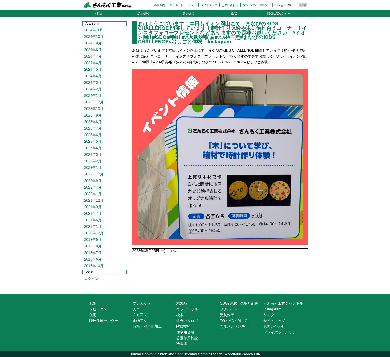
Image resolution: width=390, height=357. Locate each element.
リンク (192, 5)
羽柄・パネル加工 (147, 326)
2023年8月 (93, 122)
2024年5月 (93, 69)
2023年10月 (94, 109)
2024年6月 (93, 63)
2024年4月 (93, 76)
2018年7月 (93, 253)
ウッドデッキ (187, 309)
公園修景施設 (187, 338)
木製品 (98, 13)
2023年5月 (93, 141)
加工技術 (143, 13)
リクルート (176, 5)
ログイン (91, 278)
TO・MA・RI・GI (234, 321)
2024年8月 (93, 50)
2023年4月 (93, 148)
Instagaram (272, 309)
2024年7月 (93, 56)
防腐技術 (188, 13)
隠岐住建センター (279, 13)
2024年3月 (93, 82)
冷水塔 (181, 344)
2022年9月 (93, 181)
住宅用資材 (185, 332)
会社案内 (159, 5)
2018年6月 (93, 259)
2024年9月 (93, 43)
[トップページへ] (113, 6)
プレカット (142, 303)
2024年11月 (93, 30)
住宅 (234, 13)
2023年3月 (93, 154)
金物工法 (140, 321)
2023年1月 (93, 168)
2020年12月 (94, 233)
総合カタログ (187, 321)
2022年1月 (93, 194)
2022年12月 (94, 174)
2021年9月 (93, 207)
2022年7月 (93, 187)
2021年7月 (93, 213)
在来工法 (140, 315)
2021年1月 (93, 227)
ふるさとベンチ (232, 326)
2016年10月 (94, 266)
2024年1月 (93, 96)
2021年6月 (93, 220)
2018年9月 (93, 240)
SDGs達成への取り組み (239, 303)
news (174, 251)
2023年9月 (93, 115)
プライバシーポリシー (256, 5)
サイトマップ (209, 5)
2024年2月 (93, 89)
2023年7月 (93, 128)
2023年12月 (94, 102)
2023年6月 (93, 135)
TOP (93, 303)
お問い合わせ (230, 5)
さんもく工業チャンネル (283, 303)
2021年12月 (94, 200)
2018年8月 (93, 246)
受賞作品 (227, 315)
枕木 (179, 315)
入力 (136, 309)
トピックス (98, 309)
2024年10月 (94, 37)
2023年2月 (93, 161)
